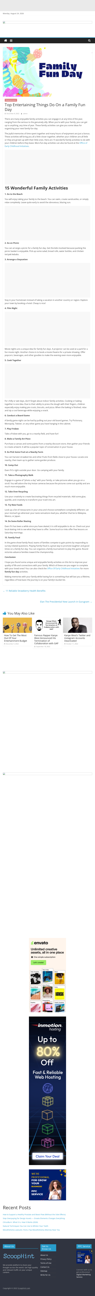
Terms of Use (45, 1263)
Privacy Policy (45, 1259)
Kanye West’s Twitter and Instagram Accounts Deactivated (77, 638)
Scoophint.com (24, 1288)
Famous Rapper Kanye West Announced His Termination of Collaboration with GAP (46, 639)
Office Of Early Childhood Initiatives (63, 568)
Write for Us (45, 1275)
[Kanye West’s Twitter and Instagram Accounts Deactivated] (77, 619)
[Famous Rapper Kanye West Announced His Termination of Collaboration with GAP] (47, 619)
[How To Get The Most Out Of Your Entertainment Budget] (17, 619)
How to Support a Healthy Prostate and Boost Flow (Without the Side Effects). (34, 1214)
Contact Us (44, 1267)
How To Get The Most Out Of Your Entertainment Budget (15, 638)
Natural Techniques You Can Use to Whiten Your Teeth (25, 1226)
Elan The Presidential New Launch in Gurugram (66, 601)
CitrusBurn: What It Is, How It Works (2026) (20, 1222)
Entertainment (11, 100)
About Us (44, 1255)
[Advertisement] (47, 167)
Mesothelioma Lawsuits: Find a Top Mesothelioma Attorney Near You (31, 1230)
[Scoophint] (5, 40)
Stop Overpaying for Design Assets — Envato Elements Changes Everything (34, 1218)
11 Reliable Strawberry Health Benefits (24, 590)
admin (25, 114)
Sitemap (43, 1271)
